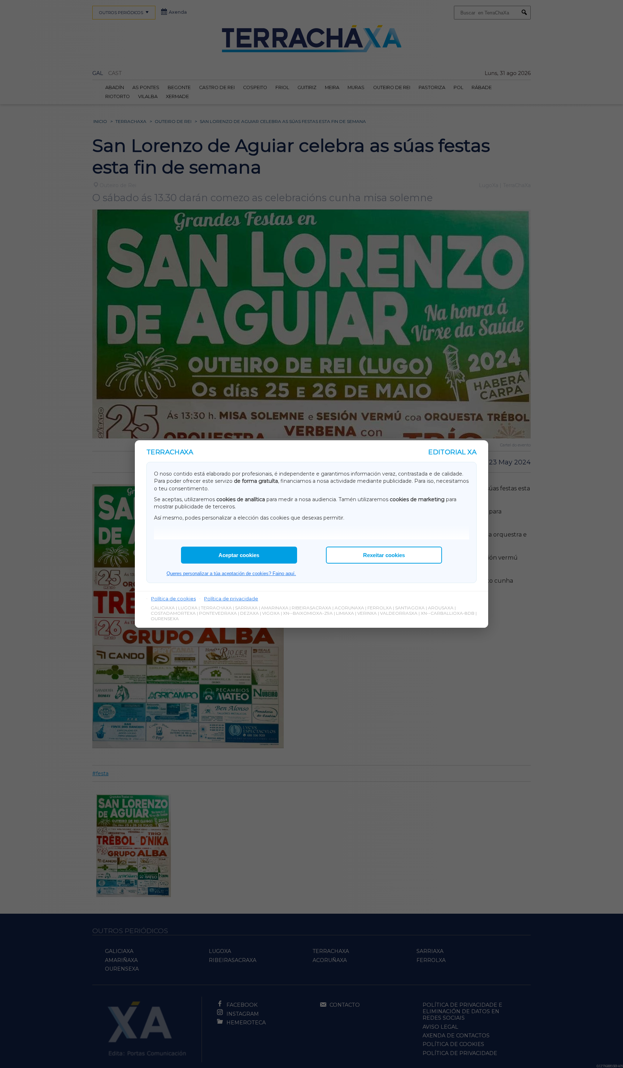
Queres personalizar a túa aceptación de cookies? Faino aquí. (231, 573)
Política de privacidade (231, 598)
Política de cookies (173, 598)
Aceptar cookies (238, 555)
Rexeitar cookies (384, 555)
